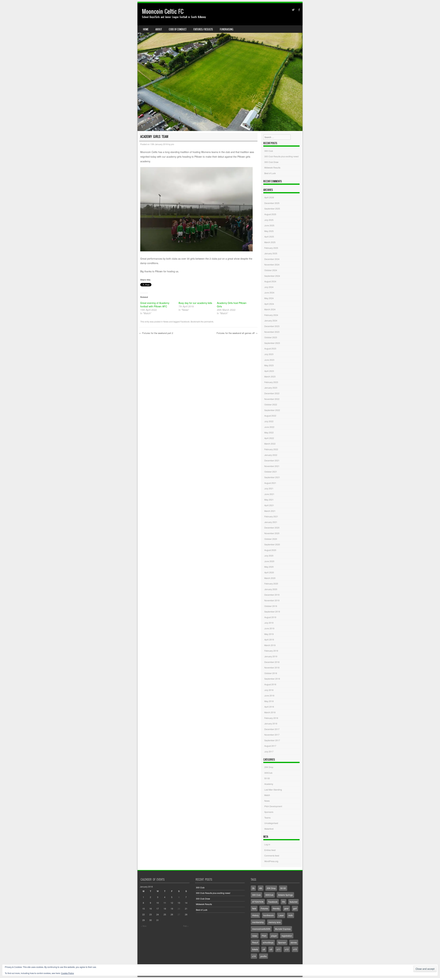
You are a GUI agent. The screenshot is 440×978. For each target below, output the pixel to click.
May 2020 (269, 566)
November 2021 (271, 466)
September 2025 (272, 208)
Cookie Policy (67, 973)
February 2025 (271, 247)
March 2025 (270, 242)
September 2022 (272, 410)
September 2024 (272, 275)
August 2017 (270, 745)
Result (255, 942)
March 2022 (270, 443)
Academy (268, 783)
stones (294, 942)
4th (260, 888)
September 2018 (272, 678)
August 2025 (270, 214)
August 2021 (270, 482)
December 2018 (271, 662)
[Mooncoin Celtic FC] (220, 67)
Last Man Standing (273, 789)
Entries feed (270, 850)
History (255, 915)
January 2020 (270, 589)
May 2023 (269, 365)
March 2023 (270, 376)
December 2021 (271, 460)
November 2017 (271, 734)
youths (263, 956)
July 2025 (268, 219)
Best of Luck (270, 173)
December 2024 (271, 259)
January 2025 (270, 253)
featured (293, 901)
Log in (267, 844)
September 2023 (272, 343)
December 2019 (271, 594)
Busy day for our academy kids (195, 303)
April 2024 (269, 303)
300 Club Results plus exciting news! (281, 156)
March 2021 (270, 510)
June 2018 (269, 695)
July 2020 (268, 555)
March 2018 (270, 712)
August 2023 (270, 348)
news (254, 935)
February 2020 (271, 583)
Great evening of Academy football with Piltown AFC (154, 304)
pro (172, 144)
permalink (208, 321)
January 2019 (270, 656)
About (158, 29)
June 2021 (269, 494)
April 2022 (269, 438)
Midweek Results (272, 167)
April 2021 (269, 505)
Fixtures (264, 908)
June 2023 (269, 359)
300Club (268, 772)
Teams (267, 817)
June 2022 (269, 426)
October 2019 (270, 606)
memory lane (274, 922)
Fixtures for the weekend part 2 (156, 333)
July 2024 (268, 287)
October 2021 (270, 471)
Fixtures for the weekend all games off (237, 333)
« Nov (143, 925)
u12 (287, 949)
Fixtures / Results (203, 29)
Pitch (264, 935)
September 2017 (272, 740)
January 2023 (270, 387)
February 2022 (271, 449)
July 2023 (268, 354)
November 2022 (271, 398)
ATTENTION (257, 901)
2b (253, 888)
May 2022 (269, 432)
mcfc (290, 915)
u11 (278, 949)
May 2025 (269, 231)
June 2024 (269, 292)
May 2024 (269, 298)
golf (295, 908)
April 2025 (269, 236)
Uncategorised (271, 823)
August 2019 (270, 617)
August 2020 (270, 550)
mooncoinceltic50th (261, 928)
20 (179, 908)
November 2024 (271, 264)
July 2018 (268, 690)
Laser (281, 915)
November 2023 (271, 331)
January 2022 (270, 454)
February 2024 (271, 315)
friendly (276, 908)
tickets (255, 949)
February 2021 (271, 516)
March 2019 (270, 645)
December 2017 (271, 729)
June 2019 (269, 628)
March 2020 (270, 578)
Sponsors (268, 811)
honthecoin (268, 915)
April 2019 (269, 639)
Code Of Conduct (177, 29)
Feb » (186, 925)
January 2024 (270, 320)
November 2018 (271, 667)
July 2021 (268, 488)
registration (287, 935)
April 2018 (269, 706)
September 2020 (272, 544)
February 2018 (271, 718)
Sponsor (282, 942)
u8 (264, 949)
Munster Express (283, 928)
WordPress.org (271, 861)
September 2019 (272, 611)
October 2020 (270, 538)
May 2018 (269, 701)
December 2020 (271, 527)
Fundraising (226, 29)
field (254, 908)
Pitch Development (273, 806)
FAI (283, 901)
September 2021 (272, 477)
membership (258, 922)
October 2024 (270, 270)
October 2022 (270, 404)
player (274, 935)
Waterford (268, 828)
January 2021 (270, 522)
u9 (271, 949)
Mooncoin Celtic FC (162, 11)
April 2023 (269, 370)
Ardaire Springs (285, 894)
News (166, 321)
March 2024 (270, 309)
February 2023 (271, 382)
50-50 (267, 778)
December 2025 (271, 203)
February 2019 (271, 650)
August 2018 (270, 684)
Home (145, 29)
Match (267, 795)
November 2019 (271, 600)
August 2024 (270, 281)
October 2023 (270, 337)
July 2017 (268, 751)
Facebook (185, 321)
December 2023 (271, 326)
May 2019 (269, 634)
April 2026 (269, 197)
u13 (295, 949)
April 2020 (269, 572)
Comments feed (271, 855)
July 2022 (268, 421)
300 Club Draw (271, 162)
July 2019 (268, 622)
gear (286, 908)
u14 (254, 956)
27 (179, 914)
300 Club (268, 150)
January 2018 (270, 723)
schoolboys (268, 942)
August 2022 (270, 415)
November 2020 (271, 533)
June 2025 (269, 225)
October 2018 (270, 673)
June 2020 (269, 561)
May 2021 (269, 499)
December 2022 (271, 393)
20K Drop (268, 767)
